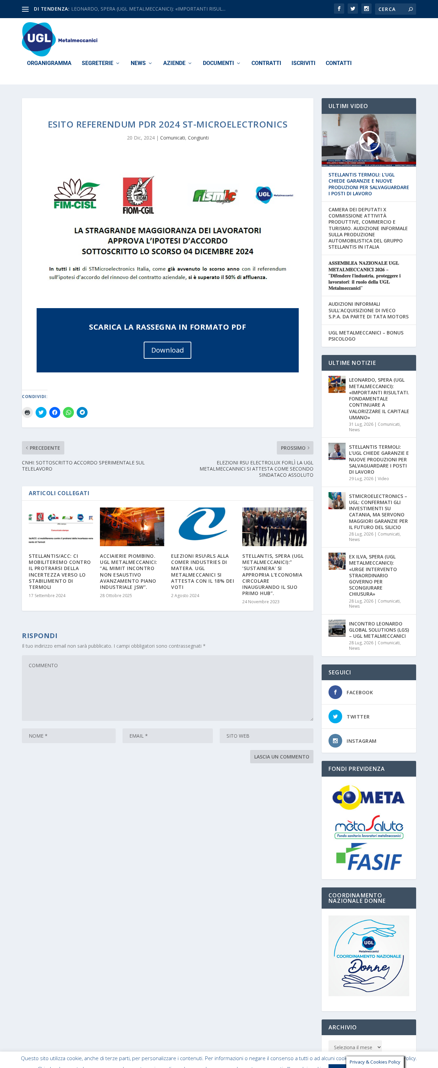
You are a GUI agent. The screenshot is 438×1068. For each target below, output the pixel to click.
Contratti (266, 63)
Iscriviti (303, 63)
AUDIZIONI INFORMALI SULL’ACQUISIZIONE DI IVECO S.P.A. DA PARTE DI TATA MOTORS (368, 310)
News (138, 63)
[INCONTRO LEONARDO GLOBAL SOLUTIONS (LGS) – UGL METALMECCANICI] (337, 628)
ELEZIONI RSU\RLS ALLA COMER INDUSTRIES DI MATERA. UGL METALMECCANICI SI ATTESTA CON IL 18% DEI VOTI (202, 571)
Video (383, 479)
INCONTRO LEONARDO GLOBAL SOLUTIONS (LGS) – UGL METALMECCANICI (379, 629)
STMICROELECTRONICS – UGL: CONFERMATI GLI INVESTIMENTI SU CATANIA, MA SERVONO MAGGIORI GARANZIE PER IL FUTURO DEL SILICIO (378, 511)
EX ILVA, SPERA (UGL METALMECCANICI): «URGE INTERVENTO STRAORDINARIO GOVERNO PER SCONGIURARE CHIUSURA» (373, 575)
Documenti (218, 63)
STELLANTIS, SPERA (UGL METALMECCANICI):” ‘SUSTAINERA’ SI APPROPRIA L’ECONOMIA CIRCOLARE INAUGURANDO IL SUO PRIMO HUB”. (273, 574)
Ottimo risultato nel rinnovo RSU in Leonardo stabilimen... (134, 8)
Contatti (339, 63)
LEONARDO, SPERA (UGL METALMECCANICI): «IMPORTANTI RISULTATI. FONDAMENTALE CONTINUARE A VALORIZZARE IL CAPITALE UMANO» (379, 398)
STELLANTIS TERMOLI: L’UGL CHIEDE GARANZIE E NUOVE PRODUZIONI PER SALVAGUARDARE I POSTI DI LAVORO (368, 184)
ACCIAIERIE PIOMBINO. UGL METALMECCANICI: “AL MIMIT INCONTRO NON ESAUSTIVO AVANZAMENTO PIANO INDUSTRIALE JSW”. (128, 571)
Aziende (174, 63)
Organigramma (49, 63)
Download (167, 350)
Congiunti (198, 137)
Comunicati (172, 137)
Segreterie (97, 63)
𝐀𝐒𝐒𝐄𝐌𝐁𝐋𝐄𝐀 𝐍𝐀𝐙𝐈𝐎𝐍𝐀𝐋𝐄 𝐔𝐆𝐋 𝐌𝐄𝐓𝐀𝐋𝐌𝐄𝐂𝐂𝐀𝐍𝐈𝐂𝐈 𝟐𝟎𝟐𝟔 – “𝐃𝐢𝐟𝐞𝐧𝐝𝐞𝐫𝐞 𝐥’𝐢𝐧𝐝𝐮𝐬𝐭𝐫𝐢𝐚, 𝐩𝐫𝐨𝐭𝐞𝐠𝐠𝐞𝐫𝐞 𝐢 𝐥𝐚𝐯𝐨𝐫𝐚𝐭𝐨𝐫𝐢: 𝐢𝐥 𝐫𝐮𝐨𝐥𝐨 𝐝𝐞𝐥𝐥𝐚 (364, 275)
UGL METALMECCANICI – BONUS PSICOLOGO (365, 336)
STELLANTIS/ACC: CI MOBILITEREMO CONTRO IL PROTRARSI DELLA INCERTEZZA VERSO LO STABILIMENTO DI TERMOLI (60, 571)
